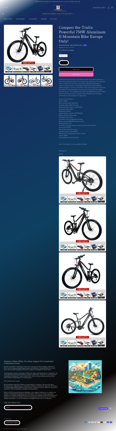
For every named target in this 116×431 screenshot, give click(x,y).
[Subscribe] (29, 407)
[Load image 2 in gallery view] (22, 81)
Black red (63, 55)
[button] (3, 7)
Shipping (61, 47)
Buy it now (76, 74)
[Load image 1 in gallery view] (10, 81)
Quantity (61, 59)
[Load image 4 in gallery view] (47, 81)
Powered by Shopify (22, 428)
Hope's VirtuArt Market (13, 428)
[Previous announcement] (36, 13)
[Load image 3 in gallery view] (34, 81)
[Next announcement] (80, 13)
